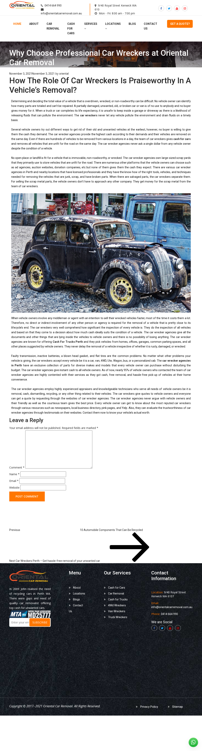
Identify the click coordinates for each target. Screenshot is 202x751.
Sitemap (177, 706)
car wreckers (88, 115)
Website (14, 487)
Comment (16, 467)
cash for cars (71, 28)
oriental (64, 73)
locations (113, 23)
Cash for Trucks (118, 599)
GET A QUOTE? (180, 23)
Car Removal (116, 593)
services (90, 23)
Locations (78, 593)
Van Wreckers (116, 611)
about (34, 23)
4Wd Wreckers (117, 605)
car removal (53, 26)
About (76, 587)
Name (14, 474)
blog (132, 23)
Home (17, 23)
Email (14, 481)
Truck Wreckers (117, 617)
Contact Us (76, 608)
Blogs (76, 599)
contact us (150, 26)
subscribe (39, 622)
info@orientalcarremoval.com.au (61, 13)
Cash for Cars (116, 587)
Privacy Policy (148, 706)
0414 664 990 (53, 5)
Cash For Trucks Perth (68, 341)
